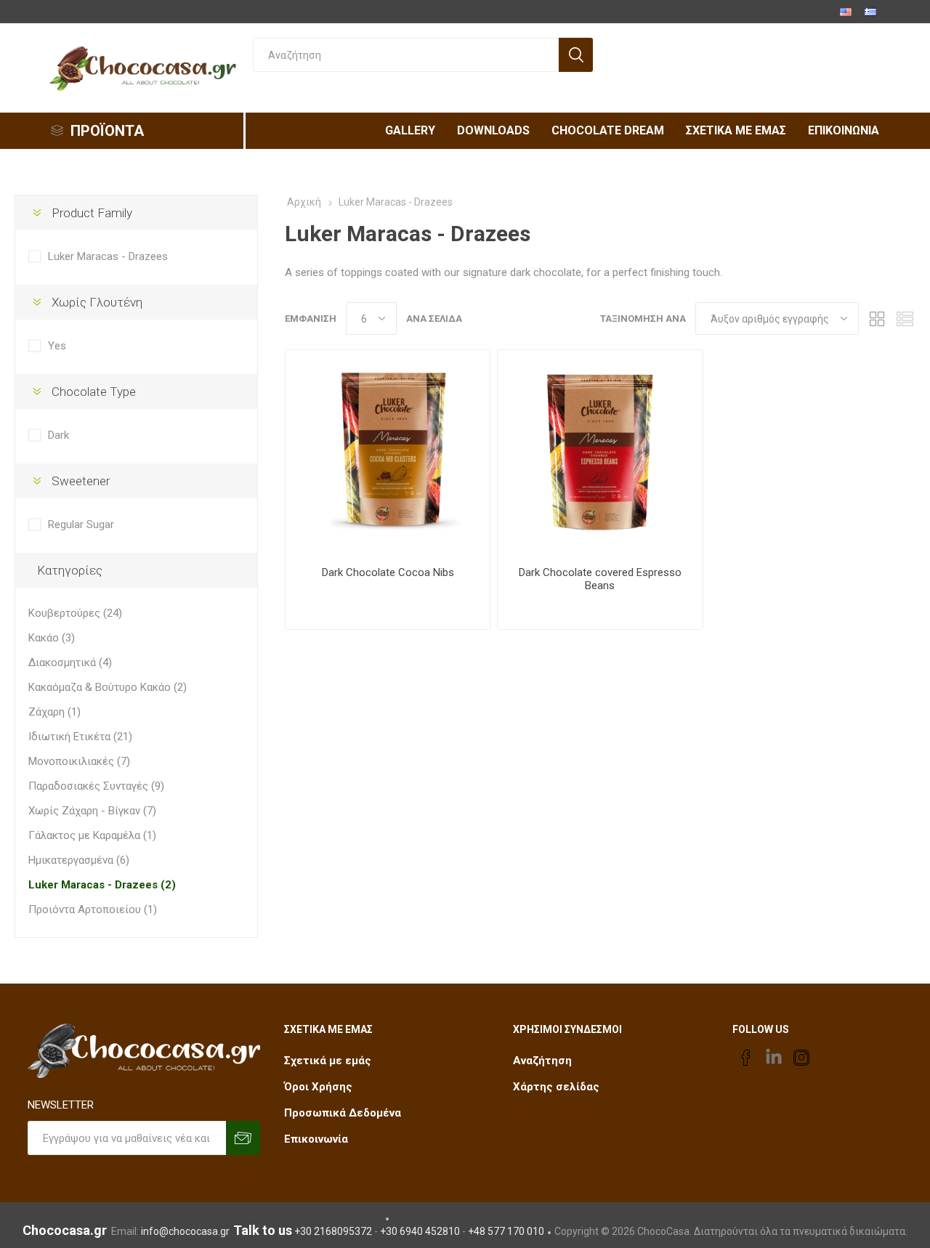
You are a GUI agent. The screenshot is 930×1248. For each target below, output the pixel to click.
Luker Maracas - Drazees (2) (102, 884)
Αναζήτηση (542, 1060)
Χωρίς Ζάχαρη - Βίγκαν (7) (92, 810)
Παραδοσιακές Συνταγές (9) (96, 786)
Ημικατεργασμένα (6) (78, 860)
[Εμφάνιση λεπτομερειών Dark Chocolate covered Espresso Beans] (600, 452)
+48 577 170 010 (506, 1231)
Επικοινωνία (316, 1139)
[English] (845, 11)
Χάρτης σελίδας (556, 1086)
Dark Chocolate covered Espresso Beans (600, 579)
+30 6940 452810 (420, 1231)
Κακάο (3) (51, 637)
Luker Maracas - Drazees (108, 256)
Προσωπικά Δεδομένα (342, 1112)
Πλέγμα (877, 318)
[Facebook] (746, 1057)
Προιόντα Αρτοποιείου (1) (92, 909)
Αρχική (304, 202)
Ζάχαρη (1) (54, 711)
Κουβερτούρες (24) (75, 613)
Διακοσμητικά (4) (70, 662)
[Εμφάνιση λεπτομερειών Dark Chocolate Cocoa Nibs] (388, 452)
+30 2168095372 (333, 1231)
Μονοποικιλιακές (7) (79, 761)
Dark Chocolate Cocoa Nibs (388, 572)
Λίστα (904, 318)
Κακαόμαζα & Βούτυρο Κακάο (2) (107, 687)
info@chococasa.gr (185, 1231)
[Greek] (870, 11)
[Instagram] (801, 1057)
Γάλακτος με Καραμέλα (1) (92, 835)
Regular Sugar (81, 524)
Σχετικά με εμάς (327, 1060)
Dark (58, 435)
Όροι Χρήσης (318, 1086)
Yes (57, 345)
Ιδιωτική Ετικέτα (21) (80, 736)
